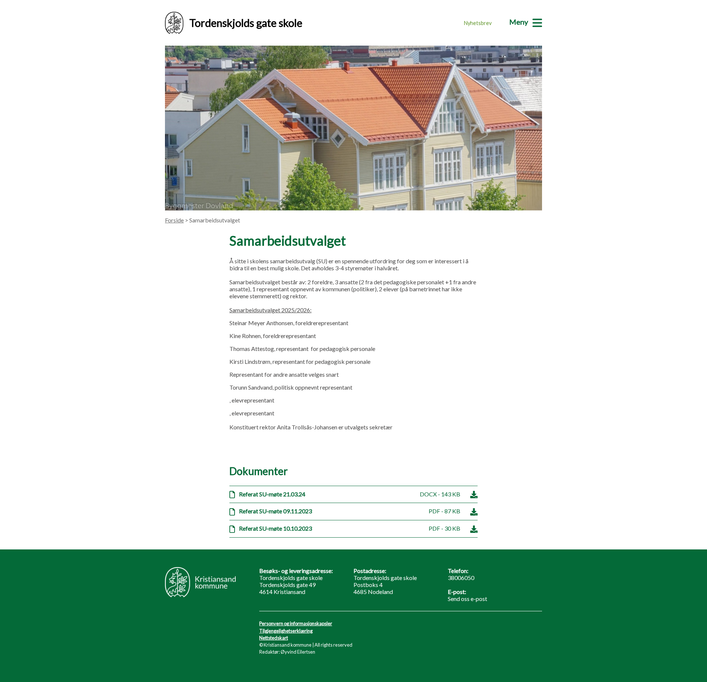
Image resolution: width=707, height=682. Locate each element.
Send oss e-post (467, 598)
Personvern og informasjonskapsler (295, 623)
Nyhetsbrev (478, 23)
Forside (174, 220)
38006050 (461, 577)
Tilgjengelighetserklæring (286, 631)
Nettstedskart (273, 638)
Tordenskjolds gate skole (245, 23)
